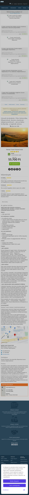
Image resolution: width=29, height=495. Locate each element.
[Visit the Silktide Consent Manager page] (24, 490)
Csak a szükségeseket (14, 485)
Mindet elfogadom (14, 481)
